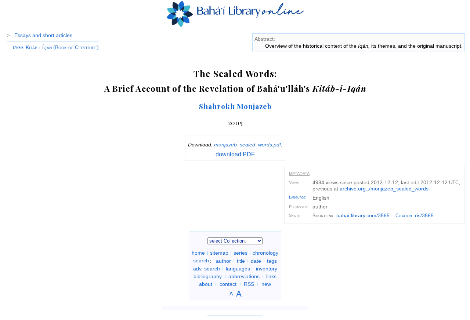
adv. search (206, 268)
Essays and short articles (43, 35)
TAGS (18, 48)
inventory (266, 268)
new (266, 284)
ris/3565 (424, 215)
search (201, 260)
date (256, 260)
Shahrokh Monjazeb (235, 106)
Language (297, 197)
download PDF (235, 154)
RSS (249, 284)
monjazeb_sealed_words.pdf (247, 145)
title (241, 260)
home (198, 253)
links (271, 276)
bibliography (208, 276)
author (223, 260)
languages (238, 268)
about (205, 284)
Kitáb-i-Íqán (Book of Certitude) (62, 47)
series (240, 253)
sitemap (219, 253)
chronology (265, 253)
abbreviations (244, 276)
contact (228, 284)
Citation (403, 215)
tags (272, 260)
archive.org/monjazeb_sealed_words (384, 189)
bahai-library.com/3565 (363, 215)
